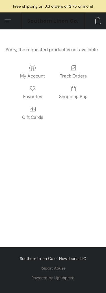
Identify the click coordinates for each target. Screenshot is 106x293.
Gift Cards (32, 117)
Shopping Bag (73, 97)
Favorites (32, 97)
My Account (32, 76)
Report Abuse (53, 268)
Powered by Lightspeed (53, 277)
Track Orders (73, 76)
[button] (53, 20)
